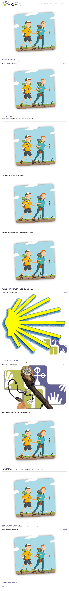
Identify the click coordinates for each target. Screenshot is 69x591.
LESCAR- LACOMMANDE (7, 116)
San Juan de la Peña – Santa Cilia (9, 582)
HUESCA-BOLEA (6, 231)
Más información (65, 63)
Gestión (4, 63)
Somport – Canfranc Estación (8, 59)
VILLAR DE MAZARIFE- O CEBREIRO (10, 360)
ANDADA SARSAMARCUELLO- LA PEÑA (11, 525)
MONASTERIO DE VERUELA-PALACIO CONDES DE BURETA (15, 288)
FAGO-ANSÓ (5, 173)
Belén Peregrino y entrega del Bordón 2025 (11, 411)
